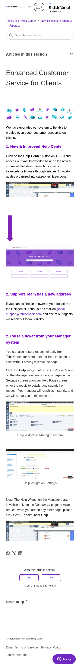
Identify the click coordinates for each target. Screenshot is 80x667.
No (51, 577)
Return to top (15, 602)
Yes (29, 577)
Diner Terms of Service (22, 647)
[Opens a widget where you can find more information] (64, 659)
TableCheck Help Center (21, 20)
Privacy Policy (51, 647)
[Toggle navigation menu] (50, 3)
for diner (38, 7)
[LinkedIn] (20, 553)
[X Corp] (14, 553)
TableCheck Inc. (17, 655)
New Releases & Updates (57, 20)
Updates (15, 25)
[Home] (20, 7)
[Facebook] (8, 553)
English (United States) (59, 9)
